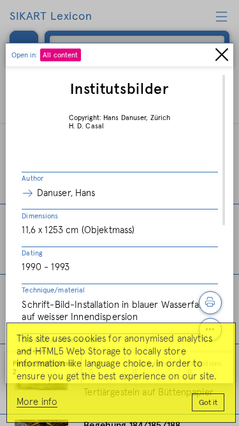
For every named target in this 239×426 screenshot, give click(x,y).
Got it (208, 403)
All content (60, 55)
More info (37, 402)
